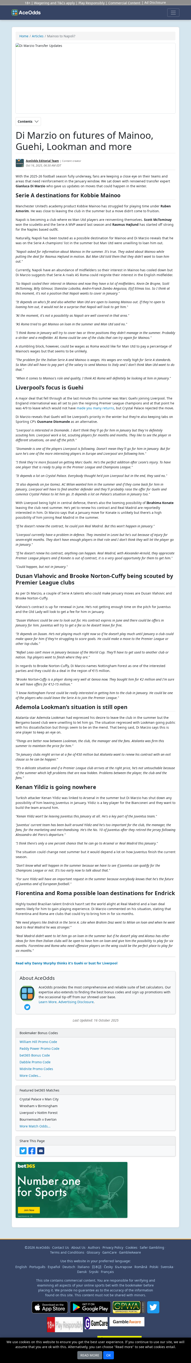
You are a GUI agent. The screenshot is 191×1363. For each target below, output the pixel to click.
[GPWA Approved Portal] (129, 1309)
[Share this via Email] (41, 1150)
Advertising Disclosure (76, 1002)
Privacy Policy (112, 1247)
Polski (154, 1267)
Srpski (94, 1271)
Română (140, 1267)
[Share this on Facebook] (32, 1150)
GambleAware (130, 1252)
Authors (94, 1247)
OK (108, 1355)
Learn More (48, 1002)
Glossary (93, 1252)
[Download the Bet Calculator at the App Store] (50, 1309)
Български (123, 1267)
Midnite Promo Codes (36, 1069)
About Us (78, 1247)
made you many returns (95, 408)
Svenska (167, 1267)
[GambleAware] (127, 1326)
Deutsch (68, 1267)
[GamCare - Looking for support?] (96, 1326)
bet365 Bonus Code (35, 1055)
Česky (108, 1267)
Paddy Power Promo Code (39, 1048)
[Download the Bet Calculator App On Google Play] (90, 1309)
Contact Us (60, 1247)
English (21, 1267)
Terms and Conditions (67, 1252)
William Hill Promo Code (38, 1042)
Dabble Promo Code (35, 1062)
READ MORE (89, 1355)
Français (107, 1271)
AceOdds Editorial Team (42, 161)
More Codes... (30, 1075)
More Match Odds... (35, 1126)
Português (37, 1267)
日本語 (97, 1267)
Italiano (83, 1267)
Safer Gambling (152, 1247)
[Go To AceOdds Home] (26, 12)
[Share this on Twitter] (24, 1150)
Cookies (131, 1247)
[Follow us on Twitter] (153, 1309)
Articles (38, 36)
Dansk (82, 1271)
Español (54, 1267)
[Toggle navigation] (173, 12)
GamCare (109, 1252)
